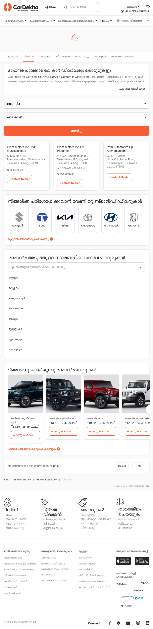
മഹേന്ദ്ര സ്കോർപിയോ (61, 418)
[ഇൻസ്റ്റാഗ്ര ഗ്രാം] (138, 623)
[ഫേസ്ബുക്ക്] (110, 623)
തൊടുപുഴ (15, 349)
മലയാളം (132, 6)
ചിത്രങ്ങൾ (45, 56)
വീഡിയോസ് (63, 56)
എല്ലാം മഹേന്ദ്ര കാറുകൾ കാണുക (32, 448)
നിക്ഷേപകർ (10, 587)
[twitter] (118, 623)
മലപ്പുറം (13, 287)
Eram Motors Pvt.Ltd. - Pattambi (72, 148)
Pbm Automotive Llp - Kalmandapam (121, 148)
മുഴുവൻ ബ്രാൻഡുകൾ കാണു (28, 239)
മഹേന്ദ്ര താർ (94, 418)
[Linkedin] (147, 623)
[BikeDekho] (121, 584)
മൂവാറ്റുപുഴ (15, 328)
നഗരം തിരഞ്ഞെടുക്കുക (133, 20)
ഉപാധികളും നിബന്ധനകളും (19, 569)
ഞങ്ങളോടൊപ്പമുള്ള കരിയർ (20, 563)
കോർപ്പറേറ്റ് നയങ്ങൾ (15, 581)
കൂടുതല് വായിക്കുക (132, 88)
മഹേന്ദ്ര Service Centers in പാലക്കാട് (63, 76)
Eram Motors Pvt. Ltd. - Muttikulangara (22, 148)
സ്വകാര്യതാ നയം (15, 575)
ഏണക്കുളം (15, 339)
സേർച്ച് (76, 131)
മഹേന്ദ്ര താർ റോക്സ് (137, 418)
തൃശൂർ (13, 277)
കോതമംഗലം (16, 308)
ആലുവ (13, 318)
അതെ (121, 465)
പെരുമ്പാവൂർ (17, 298)
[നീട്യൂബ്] (128, 623)
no (139, 465)
